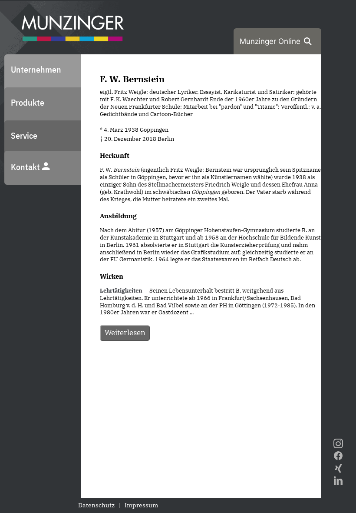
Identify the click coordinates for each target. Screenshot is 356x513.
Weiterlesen (125, 332)
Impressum (141, 505)
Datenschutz (96, 505)
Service (24, 135)
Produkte (27, 102)
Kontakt (26, 167)
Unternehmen (36, 69)
